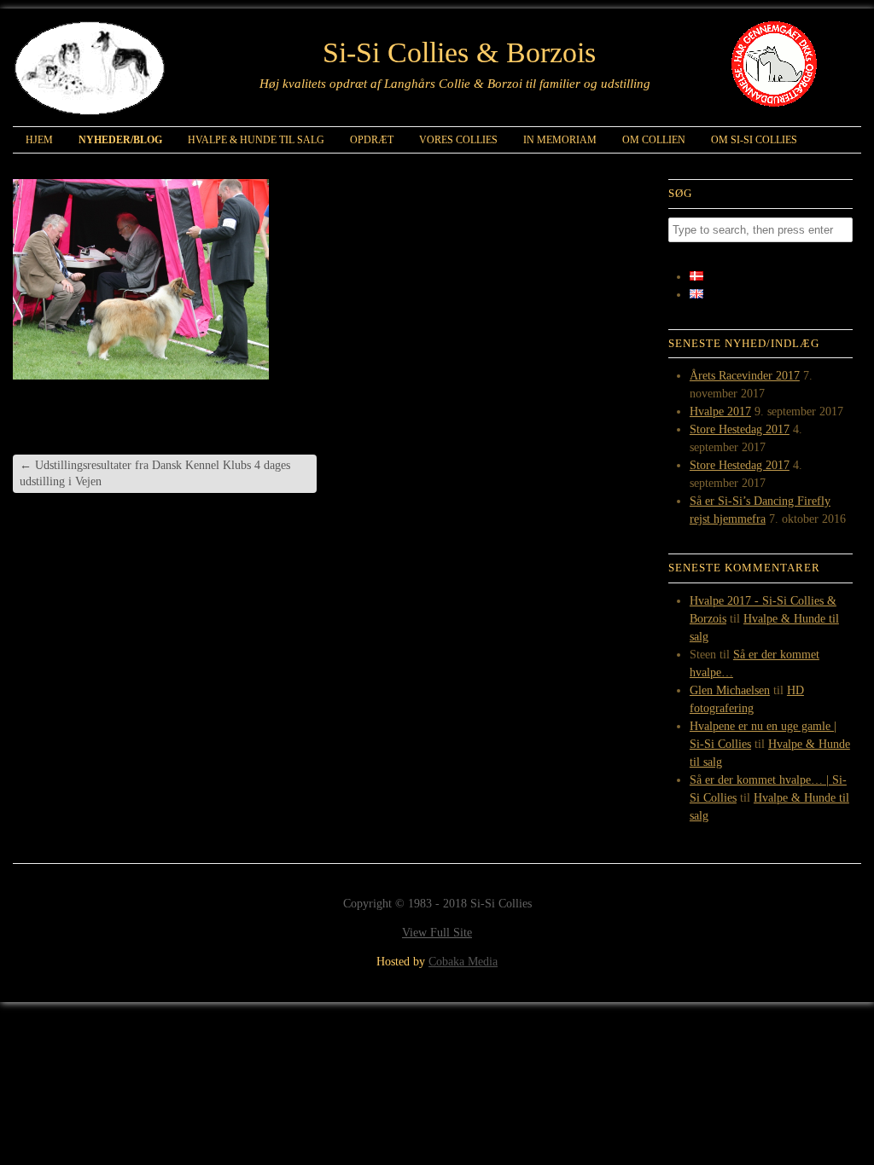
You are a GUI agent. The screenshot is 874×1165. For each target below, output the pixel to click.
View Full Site (437, 932)
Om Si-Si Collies (754, 140)
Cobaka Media (463, 961)
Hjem (39, 140)
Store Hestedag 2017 (740, 429)
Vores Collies (458, 140)
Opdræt (371, 140)
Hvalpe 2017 (720, 411)
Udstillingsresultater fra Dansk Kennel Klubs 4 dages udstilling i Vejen (155, 473)
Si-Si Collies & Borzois (459, 52)
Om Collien (653, 140)
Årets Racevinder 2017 (745, 375)
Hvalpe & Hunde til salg (256, 140)
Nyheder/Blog (120, 140)
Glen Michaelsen (730, 690)
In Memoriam (560, 140)
